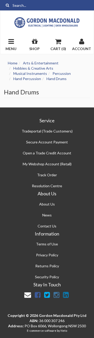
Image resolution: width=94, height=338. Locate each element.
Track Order (47, 175)
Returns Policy (47, 266)
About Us (47, 204)
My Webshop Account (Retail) (47, 164)
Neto (64, 330)
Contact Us (47, 226)
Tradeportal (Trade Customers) (47, 131)
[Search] (7, 5)
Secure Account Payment (47, 142)
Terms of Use (47, 244)
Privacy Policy (47, 255)
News (47, 215)
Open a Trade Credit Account (47, 153)
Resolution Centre (47, 186)
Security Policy (47, 277)
